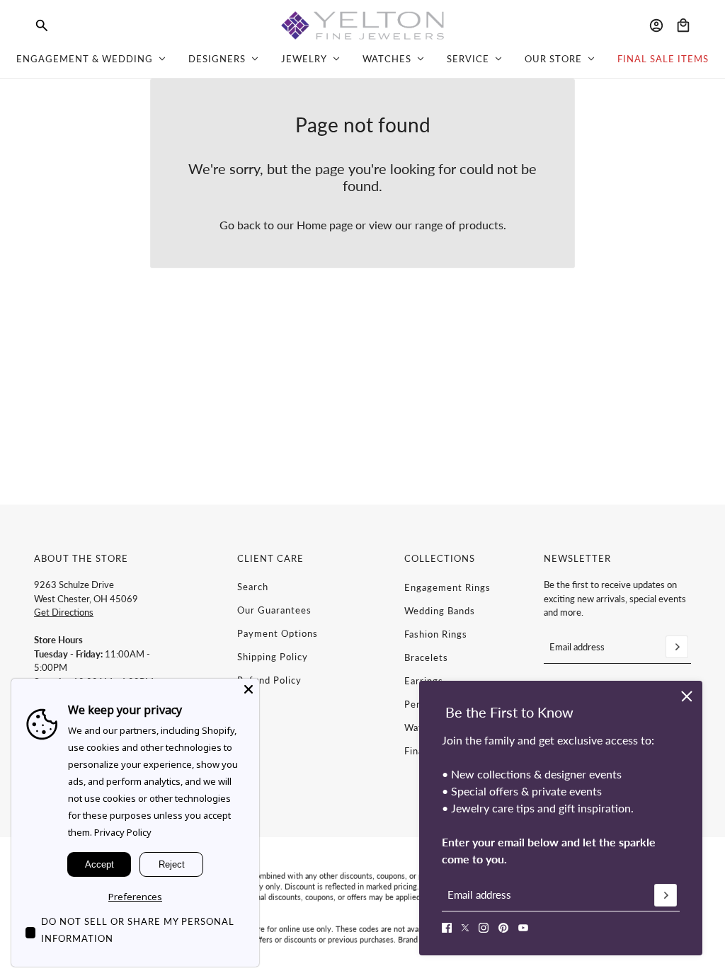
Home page (325, 224)
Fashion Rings (435, 634)
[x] (465, 927)
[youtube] (523, 928)
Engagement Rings (447, 587)
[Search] (42, 25)
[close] (687, 696)
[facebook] (447, 928)
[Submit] (665, 895)
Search (252, 586)
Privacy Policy (123, 832)
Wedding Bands (439, 610)
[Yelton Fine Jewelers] (362, 25)
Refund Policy (269, 680)
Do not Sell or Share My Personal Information (137, 930)
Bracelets (426, 657)
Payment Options (277, 633)
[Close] (248, 689)
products (481, 224)
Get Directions (63, 612)
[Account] (656, 25)
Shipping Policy (272, 656)
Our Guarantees (274, 610)
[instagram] (483, 928)
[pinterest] (503, 928)
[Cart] (683, 25)
